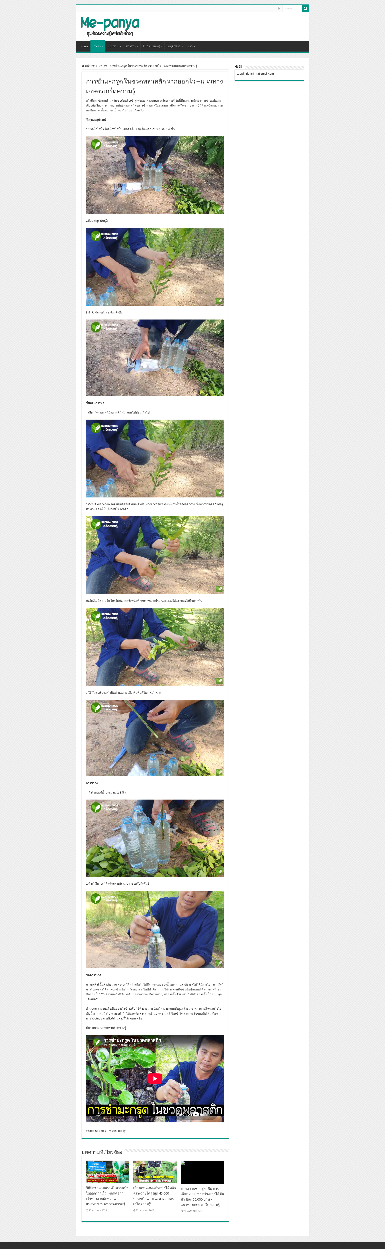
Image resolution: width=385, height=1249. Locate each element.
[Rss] (279, 8)
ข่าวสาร (131, 46)
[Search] (305, 8)
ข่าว (189, 46)
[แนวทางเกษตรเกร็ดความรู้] (110, 25)
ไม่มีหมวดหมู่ (151, 46)
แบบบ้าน (113, 46)
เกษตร (97, 46)
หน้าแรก (90, 66)
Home (84, 46)
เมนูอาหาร (173, 46)
